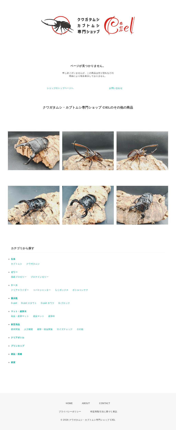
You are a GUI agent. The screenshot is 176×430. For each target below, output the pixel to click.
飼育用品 (15, 324)
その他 (80, 329)
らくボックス (61, 290)
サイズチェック (65, 329)
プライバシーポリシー (70, 411)
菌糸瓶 (14, 298)
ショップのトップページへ (60, 88)
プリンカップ (17, 346)
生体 (13, 259)
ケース (14, 285)
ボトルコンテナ (80, 290)
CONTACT (104, 403)
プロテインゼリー (40, 277)
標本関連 (15, 329)
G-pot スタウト (29, 303)
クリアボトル (17, 337)
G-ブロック (64, 303)
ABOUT (86, 403)
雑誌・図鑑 (16, 354)
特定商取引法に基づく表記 (103, 411)
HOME (69, 403)
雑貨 (13, 362)
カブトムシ (16, 264)
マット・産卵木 (19, 311)
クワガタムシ (33, 264)
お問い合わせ (116, 88)
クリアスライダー (20, 290)
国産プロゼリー (19, 277)
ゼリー (14, 272)
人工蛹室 (28, 329)
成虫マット (38, 316)
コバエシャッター (42, 290)
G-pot (14, 303)
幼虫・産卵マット (20, 316)
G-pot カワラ (47, 303)
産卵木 (51, 316)
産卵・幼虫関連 (45, 329)
